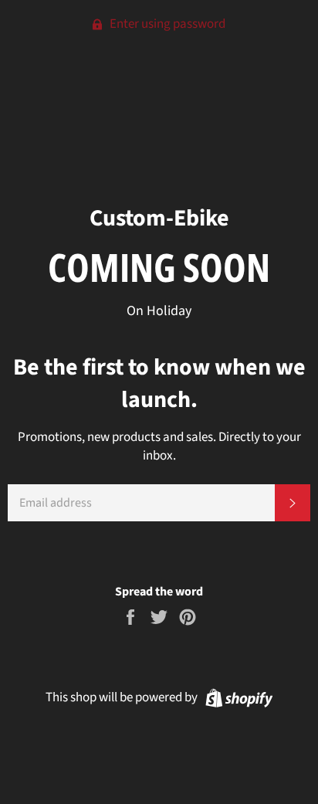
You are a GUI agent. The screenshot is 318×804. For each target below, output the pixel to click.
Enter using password (166, 24)
